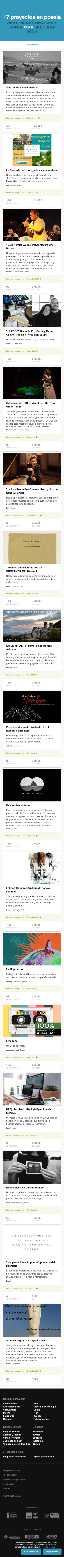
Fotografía (8, 1415)
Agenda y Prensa (12, 1434)
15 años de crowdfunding (16, 1443)
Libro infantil (26, 23)
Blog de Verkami (11, 1431)
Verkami (32, 5)
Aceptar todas (52, 1551)
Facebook (38, 1431)
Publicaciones (41, 1418)
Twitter (36, 1434)
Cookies (6, 1488)
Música (7, 1418)
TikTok (36, 1443)
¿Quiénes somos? (13, 1440)
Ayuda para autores (44, 1456)
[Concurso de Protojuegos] (12, 1537)
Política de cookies (47, 1546)
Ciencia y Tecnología (45, 1406)
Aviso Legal (8, 1483)
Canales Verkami (12, 1437)
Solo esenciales (31, 1551)
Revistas (32, 30)
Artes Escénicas (11, 1406)
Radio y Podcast (44, 26)
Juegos (37, 1415)
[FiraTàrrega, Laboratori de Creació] (32, 1537)
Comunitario (9, 1409)
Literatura (50, 23)
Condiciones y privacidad (14, 1479)
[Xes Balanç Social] (32, 1515)
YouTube (37, 1437)
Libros (39, 23)
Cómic (37, 1409)
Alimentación (10, 1403)
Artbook (12, 23)
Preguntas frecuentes (14, 1456)
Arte (36, 1403)
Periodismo (16, 26)
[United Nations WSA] (52, 1515)
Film (36, 1412)
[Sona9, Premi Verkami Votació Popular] (52, 1537)
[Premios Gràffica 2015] (12, 1515)
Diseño (7, 1412)
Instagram (38, 1440)
